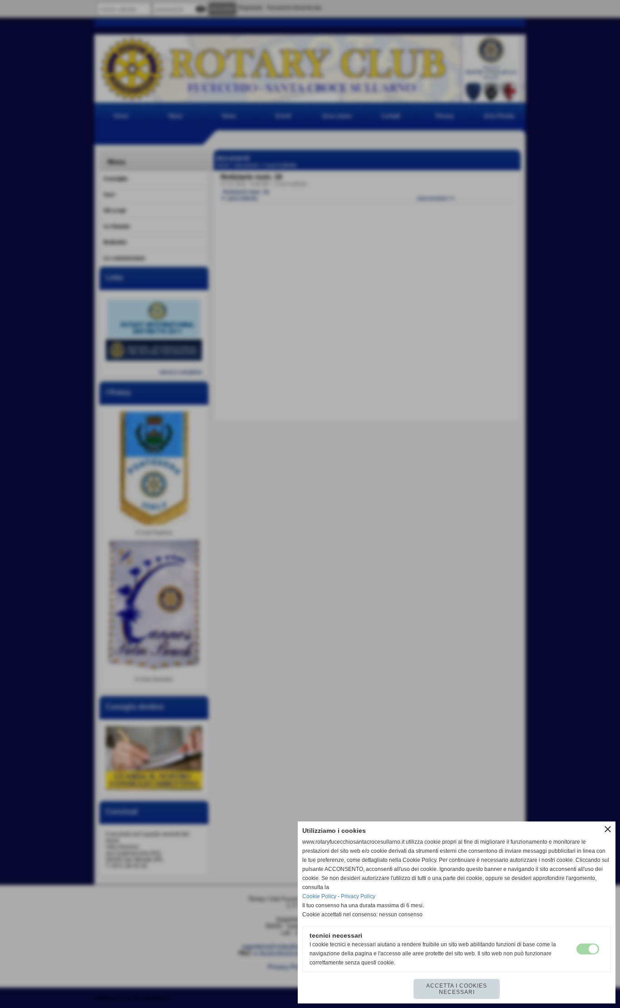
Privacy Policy (358, 896)
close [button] (607, 829)
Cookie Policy (319, 896)
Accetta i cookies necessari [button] (456, 989)
